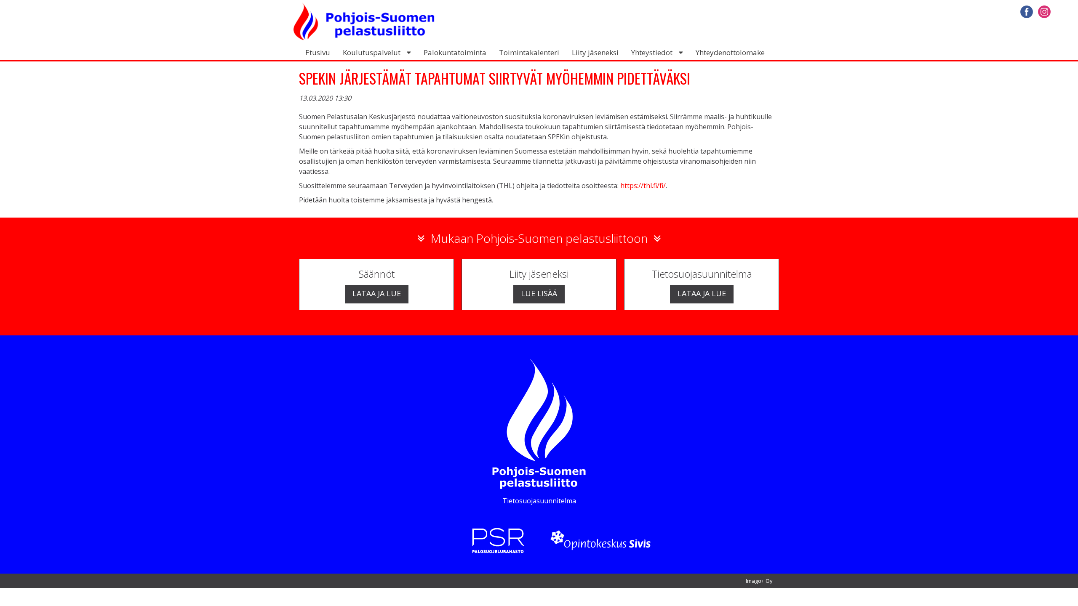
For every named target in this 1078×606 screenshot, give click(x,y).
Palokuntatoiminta (455, 52)
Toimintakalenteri (529, 52)
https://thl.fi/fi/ (643, 185)
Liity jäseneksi (595, 52)
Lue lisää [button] (539, 293)
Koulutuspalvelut (371, 52)
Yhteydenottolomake (730, 52)
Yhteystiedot (651, 52)
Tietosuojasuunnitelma (539, 500)
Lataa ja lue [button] (376, 293)
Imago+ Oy (759, 581)
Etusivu (317, 52)
